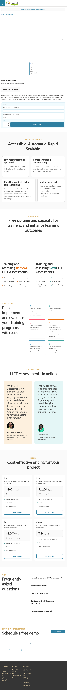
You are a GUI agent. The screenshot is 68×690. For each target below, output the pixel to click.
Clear (4, 120)
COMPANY (5, 666)
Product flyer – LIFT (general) (18, 650)
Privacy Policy (26, 666)
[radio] (33, 107)
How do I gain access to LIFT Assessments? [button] (45, 578)
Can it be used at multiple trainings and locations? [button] (42, 602)
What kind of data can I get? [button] (40, 593)
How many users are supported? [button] (41, 611)
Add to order (37, 124)
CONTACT (15, 666)
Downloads (33, 644)
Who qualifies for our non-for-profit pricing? (32, 9)
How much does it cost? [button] (38, 585)
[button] (2, 4)
